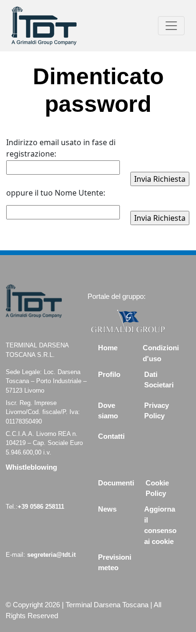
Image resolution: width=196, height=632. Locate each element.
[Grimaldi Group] (128, 320)
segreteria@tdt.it (51, 554)
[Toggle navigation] (171, 25)
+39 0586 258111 (41, 506)
